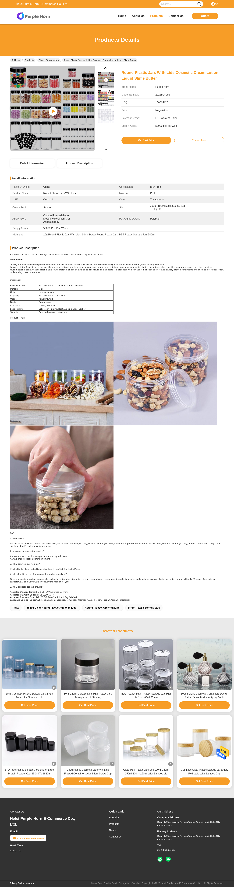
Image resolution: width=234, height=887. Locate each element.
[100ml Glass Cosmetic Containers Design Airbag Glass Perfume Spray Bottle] (204, 664)
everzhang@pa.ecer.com (30, 838)
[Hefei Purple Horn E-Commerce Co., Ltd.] (33, 16)
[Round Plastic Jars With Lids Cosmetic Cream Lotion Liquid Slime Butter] (52, 108)
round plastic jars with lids (102, 607)
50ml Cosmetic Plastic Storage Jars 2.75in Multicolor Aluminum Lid (29, 695)
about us (138, 16)
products (156, 16)
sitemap (30, 883)
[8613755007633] (160, 859)
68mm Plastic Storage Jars (144, 607)
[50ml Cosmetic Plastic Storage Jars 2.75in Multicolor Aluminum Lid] (29, 664)
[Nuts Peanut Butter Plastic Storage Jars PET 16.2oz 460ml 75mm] (146, 664)
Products (29, 60)
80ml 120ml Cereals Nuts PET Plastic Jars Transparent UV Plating (88, 695)
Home (122, 16)
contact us (176, 16)
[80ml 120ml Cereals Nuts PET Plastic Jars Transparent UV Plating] (88, 664)
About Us (114, 817)
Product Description (79, 163)
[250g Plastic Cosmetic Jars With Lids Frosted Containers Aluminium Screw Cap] (88, 740)
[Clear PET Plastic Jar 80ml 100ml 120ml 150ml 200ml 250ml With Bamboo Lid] (146, 740)
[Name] (199, 4)
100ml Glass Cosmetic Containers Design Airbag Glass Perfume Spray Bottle (204, 695)
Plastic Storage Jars (49, 60)
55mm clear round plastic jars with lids (51, 607)
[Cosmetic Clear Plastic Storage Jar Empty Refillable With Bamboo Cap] (204, 741)
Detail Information (32, 163)
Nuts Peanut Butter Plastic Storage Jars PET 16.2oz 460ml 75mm (146, 695)
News (112, 830)
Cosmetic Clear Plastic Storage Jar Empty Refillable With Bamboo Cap (204, 771)
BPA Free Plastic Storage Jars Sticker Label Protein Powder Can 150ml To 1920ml (29, 771)
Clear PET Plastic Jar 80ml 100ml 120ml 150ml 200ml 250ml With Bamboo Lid (146, 771)
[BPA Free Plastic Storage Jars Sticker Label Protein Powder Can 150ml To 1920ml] (29, 740)
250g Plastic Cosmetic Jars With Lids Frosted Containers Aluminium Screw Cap (88, 771)
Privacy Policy (17, 883)
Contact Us (115, 836)
